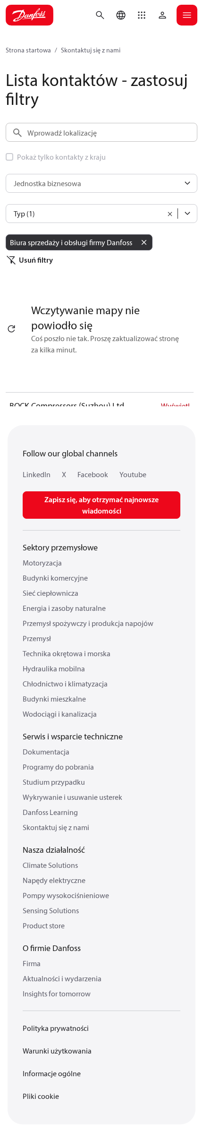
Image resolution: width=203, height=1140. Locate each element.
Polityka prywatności (56, 1028)
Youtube (132, 474)
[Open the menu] (187, 15)
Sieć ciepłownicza (50, 593)
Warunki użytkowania (57, 1050)
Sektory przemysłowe (60, 547)
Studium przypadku (54, 782)
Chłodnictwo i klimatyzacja (65, 683)
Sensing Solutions (51, 910)
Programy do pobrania (58, 766)
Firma (32, 963)
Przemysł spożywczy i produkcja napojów (88, 623)
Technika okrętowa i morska (66, 653)
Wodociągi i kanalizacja (60, 714)
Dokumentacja (46, 751)
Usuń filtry (36, 260)
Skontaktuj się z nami (90, 50)
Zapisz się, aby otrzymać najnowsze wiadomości (101, 505)
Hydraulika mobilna (54, 668)
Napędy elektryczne (54, 880)
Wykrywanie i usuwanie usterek (72, 797)
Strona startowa (28, 50)
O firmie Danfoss (52, 948)
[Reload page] (11, 328)
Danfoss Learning (50, 812)
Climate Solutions (50, 865)
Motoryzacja (42, 562)
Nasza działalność (54, 849)
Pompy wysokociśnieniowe (66, 895)
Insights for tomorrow (57, 993)
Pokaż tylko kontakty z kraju (61, 157)
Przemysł (37, 638)
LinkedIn (37, 474)
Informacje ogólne (52, 1073)
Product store (44, 925)
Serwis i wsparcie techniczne (73, 736)
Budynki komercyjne (55, 578)
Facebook (92, 474)
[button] (141, 15)
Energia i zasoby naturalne (64, 608)
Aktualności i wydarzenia (62, 978)
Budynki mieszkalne (54, 698)
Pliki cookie (41, 1096)
